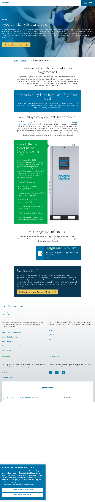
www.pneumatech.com (55, 398)
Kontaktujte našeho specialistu (16, 45)
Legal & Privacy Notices (9, 398)
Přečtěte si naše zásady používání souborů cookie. (18, 484)
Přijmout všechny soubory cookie (23, 489)
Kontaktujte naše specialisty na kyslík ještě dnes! (37, 292)
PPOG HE (20, 164)
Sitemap (44, 398)
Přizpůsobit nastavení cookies (29, 398)
